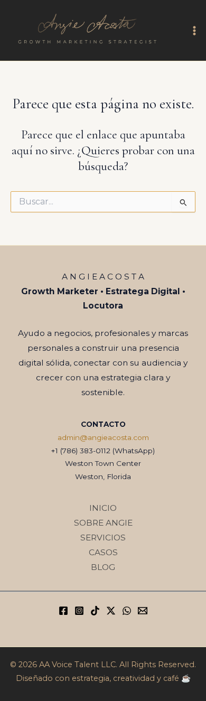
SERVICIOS (103, 537)
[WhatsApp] (127, 610)
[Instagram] (79, 610)
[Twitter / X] (111, 610)
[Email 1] (142, 610)
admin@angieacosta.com (103, 437)
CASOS (103, 552)
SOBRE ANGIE (103, 523)
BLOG (103, 567)
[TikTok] (95, 610)
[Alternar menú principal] (194, 30)
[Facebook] (63, 610)
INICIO (103, 508)
